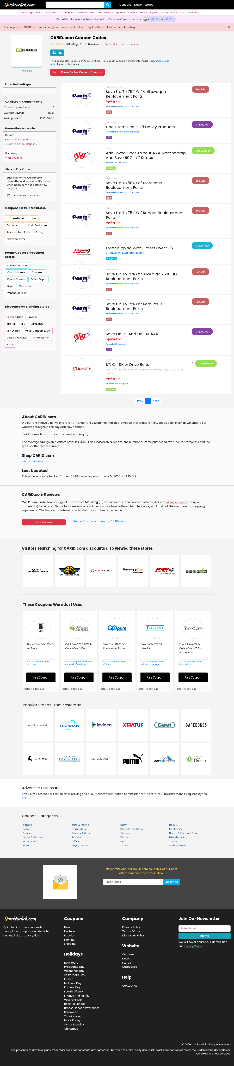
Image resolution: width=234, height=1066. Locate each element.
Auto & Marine (80, 824)
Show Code (206, 363)
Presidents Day (74, 966)
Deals (138, 5)
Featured (82, 12)
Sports (173, 841)
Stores (148, 5)
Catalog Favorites (17, 337)
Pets (123, 841)
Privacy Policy (193, 946)
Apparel (120, 12)
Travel (124, 845)
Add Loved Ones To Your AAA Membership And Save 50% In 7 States (146, 155)
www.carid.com (32, 461)
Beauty (173, 824)
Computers (79, 829)
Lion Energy (13, 330)
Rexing (39, 232)
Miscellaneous (178, 837)
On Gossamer (41, 337)
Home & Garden (33, 837)
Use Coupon (203, 150)
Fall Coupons (14, 157)
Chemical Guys (16, 239)
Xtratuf (11, 323)
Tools (26, 845)
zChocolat (36, 272)
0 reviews (93, 44)
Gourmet (193, 12)
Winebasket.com (17, 293)
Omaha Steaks (16, 272)
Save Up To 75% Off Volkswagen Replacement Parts (136, 94)
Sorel (10, 286)
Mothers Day (72, 983)
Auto (182, 12)
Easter (68, 979)
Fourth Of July (73, 991)
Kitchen (125, 837)
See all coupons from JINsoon (38, 662)
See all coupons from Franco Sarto (190, 662)
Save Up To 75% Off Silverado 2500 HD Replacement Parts (141, 276)
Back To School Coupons (60, 12)
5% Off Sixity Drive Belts (127, 364)
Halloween (71, 1012)
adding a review (176, 502)
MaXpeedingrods (17, 218)
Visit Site (26, 70)
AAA (34, 218)
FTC (24, 798)
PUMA (10, 344)
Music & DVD (30, 841)
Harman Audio (15, 317)
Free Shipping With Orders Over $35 (139, 247)
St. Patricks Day (74, 975)
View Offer (202, 124)
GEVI (23, 323)
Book (26, 829)
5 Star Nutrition (105, 12)
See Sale (200, 89)
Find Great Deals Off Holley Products (140, 126)
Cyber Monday (74, 1024)
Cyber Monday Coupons (163, 12)
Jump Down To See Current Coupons (77, 72)
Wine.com (25, 286)
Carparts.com (15, 225)
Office (75, 841)
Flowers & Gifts (81, 833)
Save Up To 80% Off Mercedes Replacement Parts (134, 185)
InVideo (33, 317)
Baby (123, 824)
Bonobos (132, 12)
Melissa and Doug (17, 265)
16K (59, 52)
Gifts (91, 12)
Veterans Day (73, 999)
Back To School (74, 1004)
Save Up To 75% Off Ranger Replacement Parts (145, 215)
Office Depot (38, 279)
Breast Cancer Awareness (81, 1008)
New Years (71, 962)
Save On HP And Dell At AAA (132, 333)
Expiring (69, 939)
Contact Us (129, 985)
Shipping (70, 943)
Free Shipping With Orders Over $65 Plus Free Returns (190, 647)
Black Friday (72, 1020)
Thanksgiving (73, 1016)
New (67, 927)
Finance (27, 833)
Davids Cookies (16, 279)
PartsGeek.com (37, 225)
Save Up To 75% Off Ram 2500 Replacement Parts (134, 306)
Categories (129, 966)
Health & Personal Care (183, 833)
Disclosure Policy (133, 935)
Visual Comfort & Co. (37, 330)
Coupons (125, 5)
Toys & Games (81, 845)
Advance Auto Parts (18, 232)
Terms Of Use (131, 931)
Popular (69, 935)
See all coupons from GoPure (114, 662)
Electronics (176, 829)
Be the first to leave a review (122, 44)
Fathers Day (72, 987)
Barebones (37, 323)
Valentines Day (74, 971)
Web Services (177, 845)
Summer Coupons (18, 139)
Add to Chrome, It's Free (161, 19)
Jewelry (76, 837)
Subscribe (171, 882)
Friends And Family (76, 995)
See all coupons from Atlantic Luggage (152, 662)
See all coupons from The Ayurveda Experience (78, 662)
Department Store (131, 829)
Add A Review (44, 522)
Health (143, 12)
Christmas (71, 1028)
